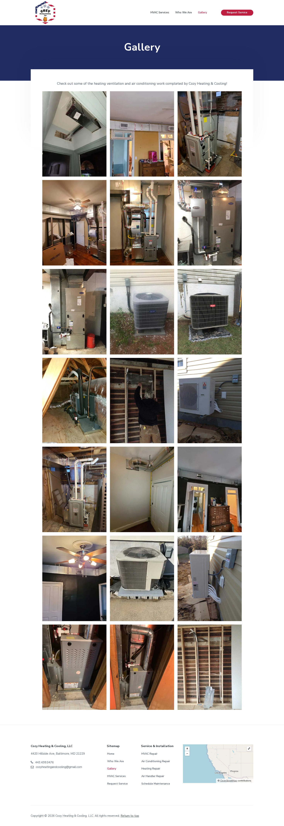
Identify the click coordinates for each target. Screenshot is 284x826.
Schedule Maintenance (155, 783)
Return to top (130, 816)
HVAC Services (116, 776)
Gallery (111, 768)
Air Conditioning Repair (155, 761)
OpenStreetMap (228, 780)
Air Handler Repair (152, 776)
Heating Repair (150, 768)
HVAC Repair (149, 754)
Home (110, 754)
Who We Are (115, 761)
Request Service (237, 12)
